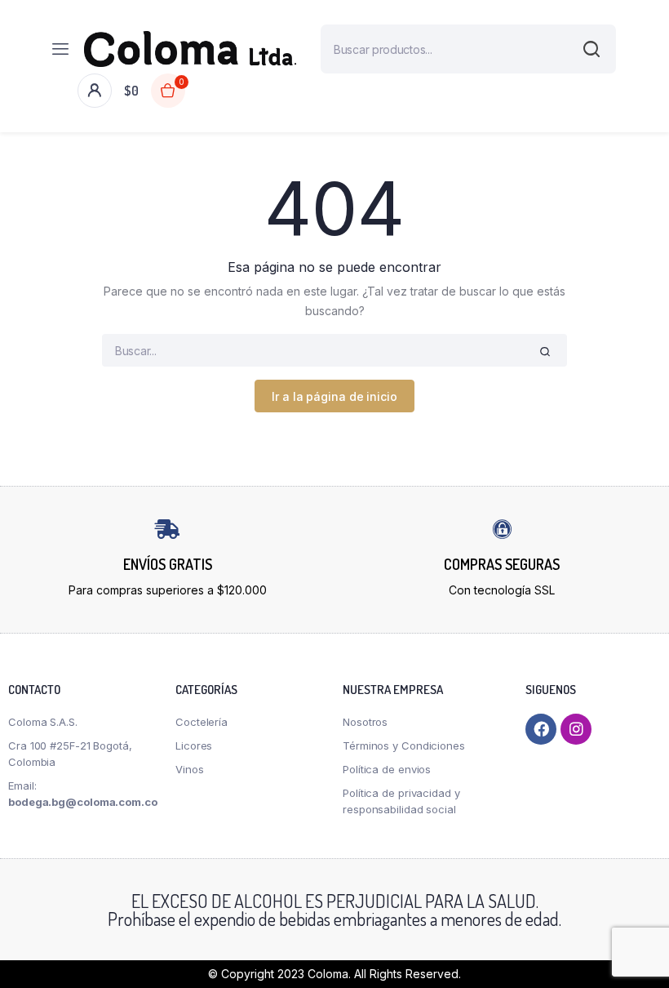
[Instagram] (575, 729)
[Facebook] (540, 729)
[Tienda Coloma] (190, 49)
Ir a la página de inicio (334, 396)
